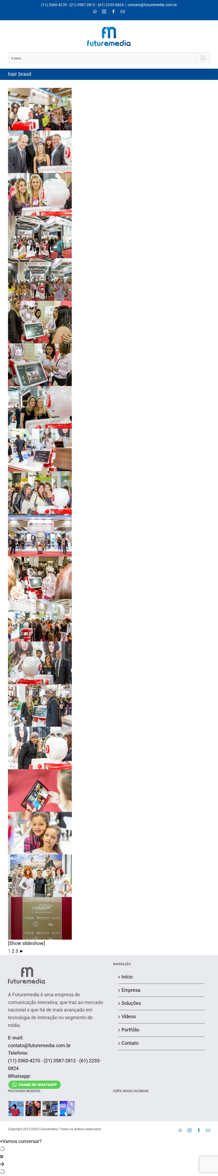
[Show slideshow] (26, 943)
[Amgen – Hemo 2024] (67, 1108)
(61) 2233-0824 (111, 5)
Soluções (131, 1003)
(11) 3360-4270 (54, 5)
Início (127, 977)
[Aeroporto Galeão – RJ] (50, 1108)
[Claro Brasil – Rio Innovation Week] (33, 1108)
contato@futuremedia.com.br (152, 5)
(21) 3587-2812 (82, 5)
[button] (21, 1141)
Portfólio (130, 1030)
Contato (130, 1043)
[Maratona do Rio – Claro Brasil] (16, 1108)
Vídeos (128, 1016)
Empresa (130, 990)
